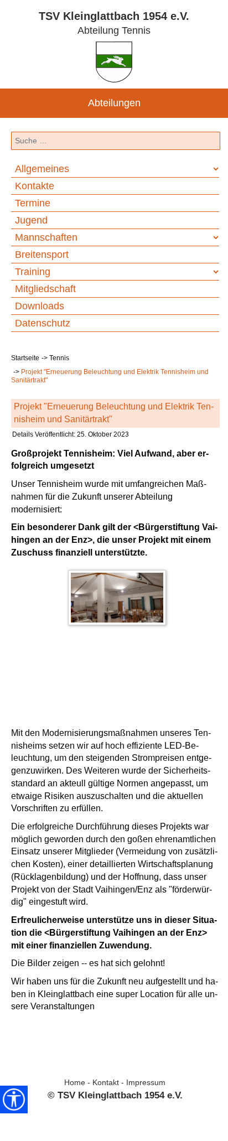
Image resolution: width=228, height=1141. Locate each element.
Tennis (59, 358)
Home (74, 1082)
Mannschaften (46, 237)
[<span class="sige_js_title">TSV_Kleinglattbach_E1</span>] (120, 600)
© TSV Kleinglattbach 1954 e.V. (115, 1095)
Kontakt (105, 1082)
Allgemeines (42, 168)
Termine (32, 203)
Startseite (25, 358)
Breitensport (42, 254)
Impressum (145, 1082)
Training (32, 271)
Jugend (31, 220)
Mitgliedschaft (45, 288)
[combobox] (115, 141)
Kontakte (34, 185)
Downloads (39, 306)
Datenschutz (42, 323)
